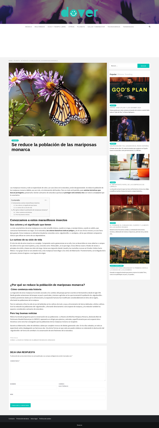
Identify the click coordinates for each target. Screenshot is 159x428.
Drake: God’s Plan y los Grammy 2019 (125, 107)
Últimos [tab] (120, 74)
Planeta (81, 27)
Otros (71, 27)
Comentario (15, 361)
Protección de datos (22, 419)
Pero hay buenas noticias (23, 214)
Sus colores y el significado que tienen (26, 205)
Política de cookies (45, 419)
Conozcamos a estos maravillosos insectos (26, 203)
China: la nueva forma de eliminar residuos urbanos (32, 339)
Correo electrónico (63, 385)
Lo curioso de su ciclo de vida (24, 207)
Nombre (13, 384)
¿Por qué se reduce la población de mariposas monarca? (30, 210)
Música (28, 27)
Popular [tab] (113, 74)
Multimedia (40, 27)
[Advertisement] (79, 43)
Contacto (12, 419)
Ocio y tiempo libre (57, 27)
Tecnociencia (114, 27)
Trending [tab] (128, 74)
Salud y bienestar (96, 27)
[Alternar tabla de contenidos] (46, 200)
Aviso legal (34, 419)
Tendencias (128, 27)
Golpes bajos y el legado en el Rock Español (129, 146)
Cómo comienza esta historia (24, 212)
